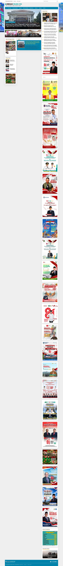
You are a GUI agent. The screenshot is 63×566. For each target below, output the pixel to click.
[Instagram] (53, 561)
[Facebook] (50, 561)
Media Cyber (30, 564)
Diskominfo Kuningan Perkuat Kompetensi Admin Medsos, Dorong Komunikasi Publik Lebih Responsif (12, 65)
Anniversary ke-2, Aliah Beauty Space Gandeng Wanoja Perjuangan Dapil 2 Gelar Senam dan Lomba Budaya (11, 35)
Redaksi (25, 564)
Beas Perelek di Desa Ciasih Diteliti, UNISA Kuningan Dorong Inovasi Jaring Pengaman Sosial (50, 48)
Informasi (10, 22)
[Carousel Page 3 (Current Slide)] (50, 557)
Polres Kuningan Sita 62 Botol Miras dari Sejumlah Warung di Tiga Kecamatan (23, 35)
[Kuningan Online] (13, 4)
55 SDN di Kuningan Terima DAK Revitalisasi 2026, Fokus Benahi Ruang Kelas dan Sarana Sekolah (50, 37)
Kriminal (13, 22)
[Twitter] (52, 561)
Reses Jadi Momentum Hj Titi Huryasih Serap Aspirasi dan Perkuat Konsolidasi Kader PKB (50, 46)
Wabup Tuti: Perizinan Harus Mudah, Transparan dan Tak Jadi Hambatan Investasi (34, 35)
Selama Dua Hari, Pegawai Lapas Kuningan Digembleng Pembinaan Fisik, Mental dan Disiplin (23, 25)
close (3, 3)
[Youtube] (55, 561)
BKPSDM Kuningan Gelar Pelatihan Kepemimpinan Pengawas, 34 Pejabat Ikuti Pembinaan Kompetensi (50, 40)
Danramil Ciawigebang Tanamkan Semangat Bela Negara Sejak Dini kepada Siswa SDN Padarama (49, 43)
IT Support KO (21, 564)
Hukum (7, 22)
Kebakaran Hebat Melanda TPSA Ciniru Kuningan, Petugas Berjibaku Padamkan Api (50, 556)
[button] (57, 1)
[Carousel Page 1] (48, 557)
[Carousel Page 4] (51, 557)
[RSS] (56, 561)
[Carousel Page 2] (49, 557)
